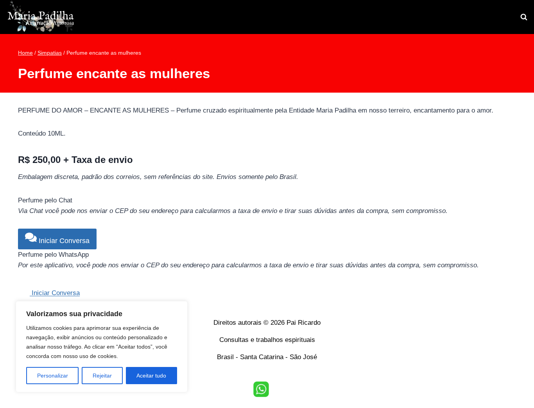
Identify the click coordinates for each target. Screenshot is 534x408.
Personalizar (52, 375)
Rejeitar (102, 375)
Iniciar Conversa (63, 241)
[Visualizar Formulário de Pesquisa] (524, 17)
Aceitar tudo (151, 375)
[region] (102, 346)
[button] (261, 389)
